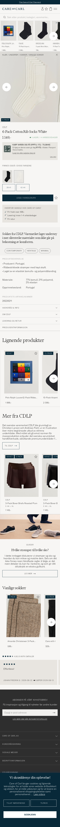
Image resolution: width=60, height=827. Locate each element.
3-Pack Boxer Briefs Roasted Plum (21, 503)
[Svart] (7, 176)
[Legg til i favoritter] (35, 354)
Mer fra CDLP (17, 416)
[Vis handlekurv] (51, 9)
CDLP (4, 127)
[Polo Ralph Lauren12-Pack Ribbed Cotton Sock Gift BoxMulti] (21, 395)
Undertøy (13, 55)
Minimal (45, 251)
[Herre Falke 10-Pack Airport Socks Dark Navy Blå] (25, 31)
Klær (4, 55)
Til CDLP (9, 446)
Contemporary (14, 251)
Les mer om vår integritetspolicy (30, 719)
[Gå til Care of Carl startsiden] (13, 9)
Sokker (23, 55)
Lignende (23, 340)
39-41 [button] (9, 187)
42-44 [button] (23, 187)
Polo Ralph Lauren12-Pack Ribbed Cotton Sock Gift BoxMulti (8, 47)
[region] (30, 672)
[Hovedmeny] (55, 9)
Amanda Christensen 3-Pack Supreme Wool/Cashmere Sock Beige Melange (22, 641)
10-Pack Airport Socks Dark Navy (24, 47)
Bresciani (40, 43)
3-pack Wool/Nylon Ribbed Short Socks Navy (42, 47)
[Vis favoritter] (46, 8)
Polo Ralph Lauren (8, 44)
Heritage (31, 251)
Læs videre (39, 794)
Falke (21, 43)
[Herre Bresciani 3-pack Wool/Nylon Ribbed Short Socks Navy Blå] (43, 31)
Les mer (53, 157)
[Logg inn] (43, 9)
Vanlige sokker (36, 55)
